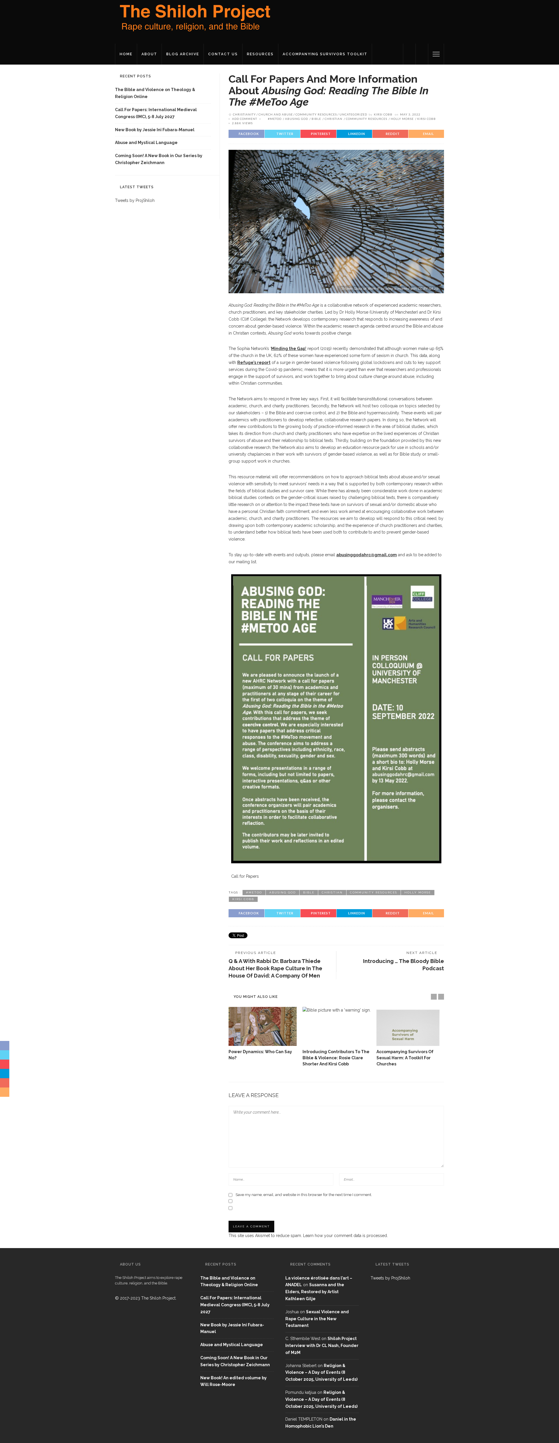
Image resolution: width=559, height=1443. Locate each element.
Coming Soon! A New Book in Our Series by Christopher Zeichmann (158, 159)
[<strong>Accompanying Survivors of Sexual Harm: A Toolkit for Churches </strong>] (410, 1026)
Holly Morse (402, 118)
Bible (316, 118)
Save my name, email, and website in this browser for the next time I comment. (304, 1195)
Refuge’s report (253, 362)
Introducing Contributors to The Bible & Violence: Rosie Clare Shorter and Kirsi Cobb (336, 1057)
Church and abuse (276, 114)
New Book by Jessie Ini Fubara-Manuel (154, 129)
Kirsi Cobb (383, 114)
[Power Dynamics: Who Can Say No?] (263, 1026)
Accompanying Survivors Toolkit (325, 54)
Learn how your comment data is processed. (345, 1235)
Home (126, 54)
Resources (260, 54)
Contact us (223, 54)
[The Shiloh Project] (193, 21)
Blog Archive (182, 54)
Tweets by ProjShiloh (135, 200)
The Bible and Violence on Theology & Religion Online (155, 93)
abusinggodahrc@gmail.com (366, 554)
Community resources (316, 114)
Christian (333, 118)
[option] (263, 1034)
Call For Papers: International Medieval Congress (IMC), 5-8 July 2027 (156, 113)
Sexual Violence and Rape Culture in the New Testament (317, 1318)
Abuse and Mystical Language (146, 142)
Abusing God (296, 118)
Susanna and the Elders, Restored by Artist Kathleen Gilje (314, 1291)
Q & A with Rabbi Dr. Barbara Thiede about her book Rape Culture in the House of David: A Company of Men (275, 968)
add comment (244, 118)
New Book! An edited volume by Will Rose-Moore (233, 1381)
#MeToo (275, 118)
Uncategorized (353, 114)
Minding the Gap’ (288, 348)
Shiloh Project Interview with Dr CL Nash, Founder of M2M (321, 1345)
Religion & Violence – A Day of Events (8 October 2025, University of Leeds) (321, 1372)
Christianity (244, 114)
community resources (366, 118)
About (149, 54)
